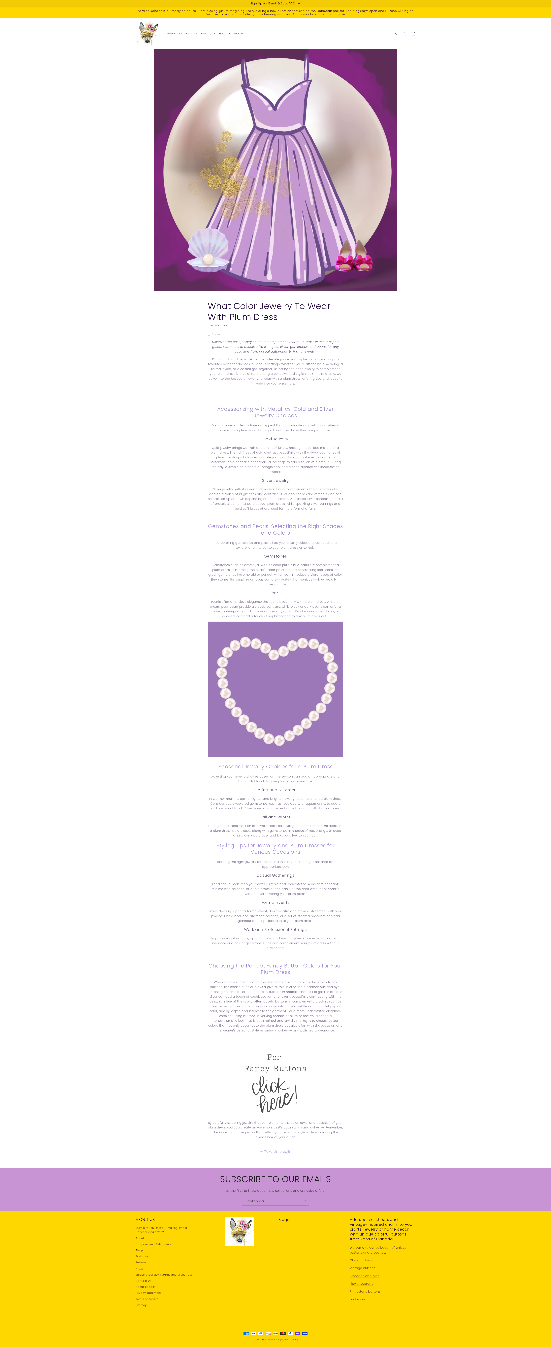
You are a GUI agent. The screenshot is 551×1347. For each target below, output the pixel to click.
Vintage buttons (363, 1268)
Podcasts (142, 1256)
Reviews (141, 1262)
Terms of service (147, 1299)
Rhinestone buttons (365, 1291)
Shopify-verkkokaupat (287, 1339)
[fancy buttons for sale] (275, 756)
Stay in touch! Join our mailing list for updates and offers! (161, 1230)
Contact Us (143, 1281)
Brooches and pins (364, 1276)
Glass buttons (361, 1260)
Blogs (139, 1250)
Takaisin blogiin (277, 1151)
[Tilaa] (305, 1201)
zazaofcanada (268, 1339)
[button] (181, 34)
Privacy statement (148, 1293)
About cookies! (146, 1287)
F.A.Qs (139, 1268)
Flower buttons (361, 1284)
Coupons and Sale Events (153, 1244)
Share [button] (216, 334)
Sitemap (141, 1305)
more (361, 1299)
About (140, 1238)
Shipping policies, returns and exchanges (164, 1274)
